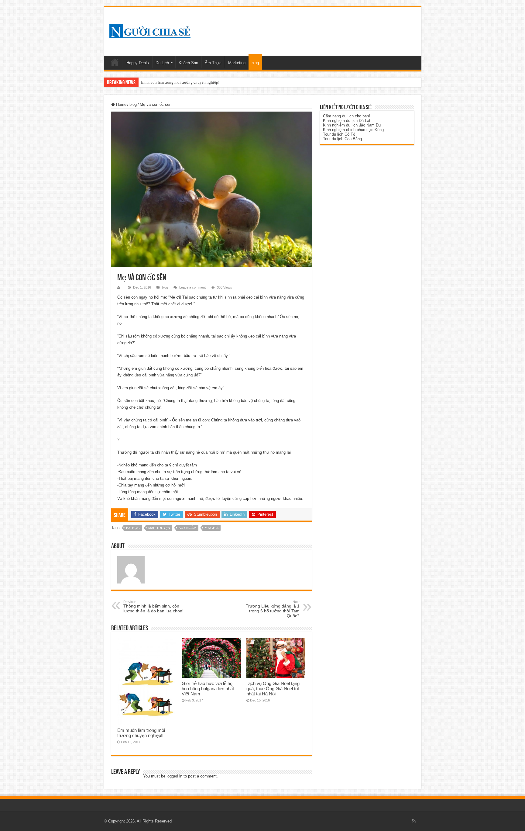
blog (255, 63)
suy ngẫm (187, 528)
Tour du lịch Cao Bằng (342, 139)
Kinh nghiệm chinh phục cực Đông (353, 129)
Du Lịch (162, 63)
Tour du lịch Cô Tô (339, 134)
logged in (174, 776)
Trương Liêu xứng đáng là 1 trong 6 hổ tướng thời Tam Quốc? (273, 609)
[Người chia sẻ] (149, 30)
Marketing (236, 63)
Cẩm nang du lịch (338, 116)
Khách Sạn (188, 63)
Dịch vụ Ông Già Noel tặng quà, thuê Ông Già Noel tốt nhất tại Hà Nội (273, 688)
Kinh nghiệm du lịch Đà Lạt (346, 120)
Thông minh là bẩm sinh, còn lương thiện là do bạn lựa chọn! (153, 606)
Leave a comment (192, 287)
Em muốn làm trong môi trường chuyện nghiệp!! (141, 733)
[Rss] (414, 821)
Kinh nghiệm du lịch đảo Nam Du (352, 125)
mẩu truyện (159, 528)
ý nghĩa (211, 528)
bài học (133, 528)
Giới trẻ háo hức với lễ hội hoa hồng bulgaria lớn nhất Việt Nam (193, 82)
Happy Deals (137, 63)
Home (115, 62)
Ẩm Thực (213, 63)
